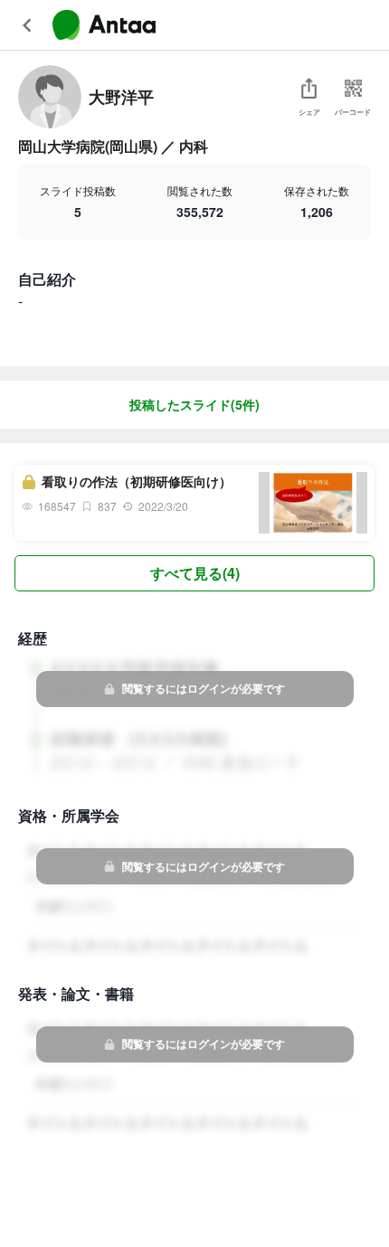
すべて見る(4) (195, 572)
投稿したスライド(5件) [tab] (194, 404)
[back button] (27, 25)
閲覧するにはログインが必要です (203, 688)
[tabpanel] (194, 524)
